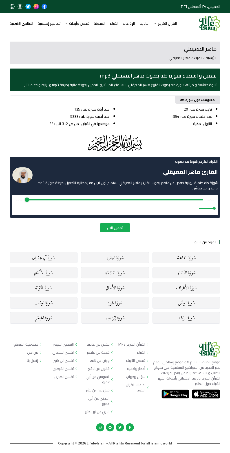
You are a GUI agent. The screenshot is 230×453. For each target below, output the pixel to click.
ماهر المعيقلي (179, 57)
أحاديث (144, 24)
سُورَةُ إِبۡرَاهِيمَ (115, 317)
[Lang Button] (12, 6)
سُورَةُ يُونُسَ (186, 302)
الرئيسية (211, 57)
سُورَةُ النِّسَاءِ (186, 272)
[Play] (115, 208)
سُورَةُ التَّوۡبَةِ (43, 287)
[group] (115, 205)
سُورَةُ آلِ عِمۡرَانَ (43, 257)
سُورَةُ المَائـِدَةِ (115, 272)
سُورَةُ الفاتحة (186, 257)
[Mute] (195, 208)
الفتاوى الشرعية (21, 24)
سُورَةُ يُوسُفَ (44, 302)
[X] (120, 427)
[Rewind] (105, 208)
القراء (114, 24)
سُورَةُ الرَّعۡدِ (186, 317)
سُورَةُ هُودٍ (115, 302)
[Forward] (125, 208)
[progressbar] (115, 200)
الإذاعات (129, 24)
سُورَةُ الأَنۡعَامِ (43, 272)
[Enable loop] (19, 208)
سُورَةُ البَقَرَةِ (115, 257)
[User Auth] (20, 6)
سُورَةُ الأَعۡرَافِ (186, 287)
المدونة (99, 24)
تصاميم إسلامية (49, 24)
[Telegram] (110, 427)
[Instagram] (100, 427)
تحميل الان (115, 227)
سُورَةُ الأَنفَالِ (115, 287)
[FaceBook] (130, 427)
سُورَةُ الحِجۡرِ (43, 317)
